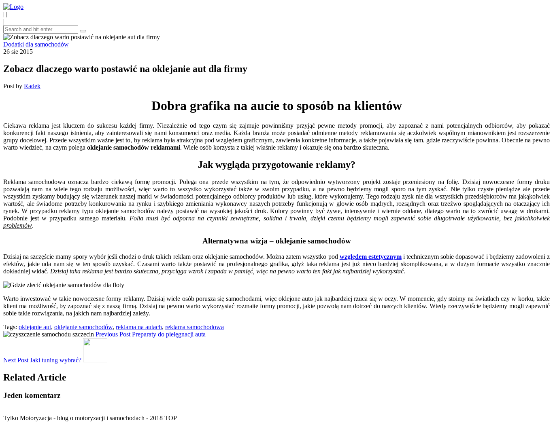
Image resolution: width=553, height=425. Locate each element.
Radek (32, 85)
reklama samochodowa (194, 327)
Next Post (42, 360)
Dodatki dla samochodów (36, 44)
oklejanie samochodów (83, 327)
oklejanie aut (35, 327)
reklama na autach (139, 327)
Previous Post (151, 334)
